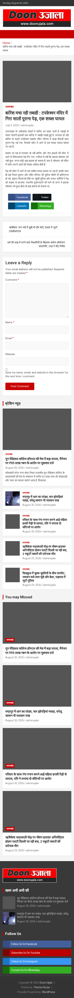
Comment (12, 279)
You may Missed (18, 597)
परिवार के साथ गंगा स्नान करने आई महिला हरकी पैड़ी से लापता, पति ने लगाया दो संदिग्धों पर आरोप (44, 523)
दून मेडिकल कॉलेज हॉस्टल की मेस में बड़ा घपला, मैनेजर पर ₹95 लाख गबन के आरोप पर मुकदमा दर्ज (42, 899)
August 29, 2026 (31, 558)
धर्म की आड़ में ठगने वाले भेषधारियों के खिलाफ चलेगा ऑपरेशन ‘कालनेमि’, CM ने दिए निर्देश (36, 244)
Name (9, 322)
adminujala (27, 125)
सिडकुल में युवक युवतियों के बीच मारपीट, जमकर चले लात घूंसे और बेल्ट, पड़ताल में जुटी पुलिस (44, 576)
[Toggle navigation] (7, 34)
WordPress (48, 992)
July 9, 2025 (12, 125)
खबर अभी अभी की (17, 890)
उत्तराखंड (9, 106)
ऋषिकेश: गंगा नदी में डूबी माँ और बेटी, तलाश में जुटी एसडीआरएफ (33, 229)
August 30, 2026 (14, 467)
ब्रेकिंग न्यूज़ (12, 403)
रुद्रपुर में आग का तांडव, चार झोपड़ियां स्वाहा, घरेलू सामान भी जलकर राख (42, 498)
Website (10, 354)
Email (9, 338)
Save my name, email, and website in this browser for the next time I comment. (36, 374)
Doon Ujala (46, 982)
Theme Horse (42, 987)
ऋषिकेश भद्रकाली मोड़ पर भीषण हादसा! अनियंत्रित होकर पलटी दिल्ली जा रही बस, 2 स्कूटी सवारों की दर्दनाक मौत (44, 550)
